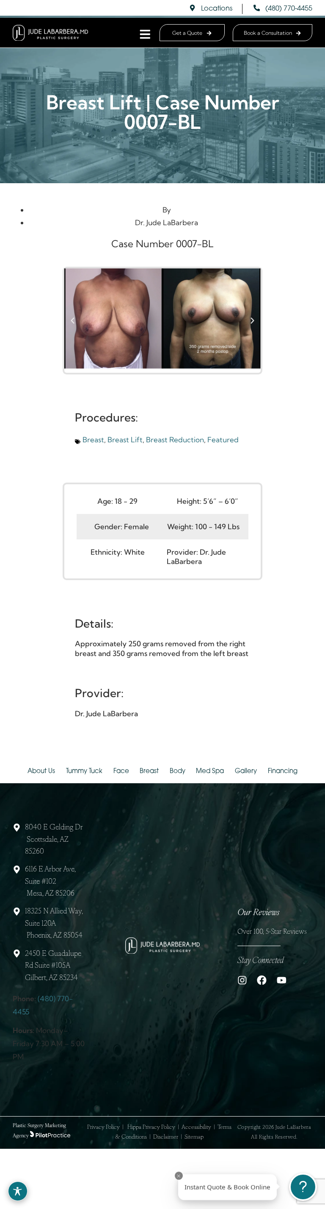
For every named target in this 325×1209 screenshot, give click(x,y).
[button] (73, 320)
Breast (93, 439)
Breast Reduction (175, 439)
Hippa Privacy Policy (151, 1127)
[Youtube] (281, 980)
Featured (223, 439)
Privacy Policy (103, 1127)
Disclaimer (165, 1137)
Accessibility (196, 1127)
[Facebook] (262, 980)
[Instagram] (242, 980)
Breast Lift (125, 439)
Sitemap (194, 1137)
